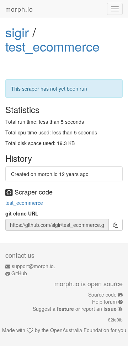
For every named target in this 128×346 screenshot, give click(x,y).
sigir (17, 32)
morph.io (19, 9)
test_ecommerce (52, 46)
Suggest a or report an (75, 308)
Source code (102, 294)
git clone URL (21, 213)
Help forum (104, 301)
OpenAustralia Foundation (79, 330)
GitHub (19, 273)
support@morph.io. (33, 266)
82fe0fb (115, 319)
